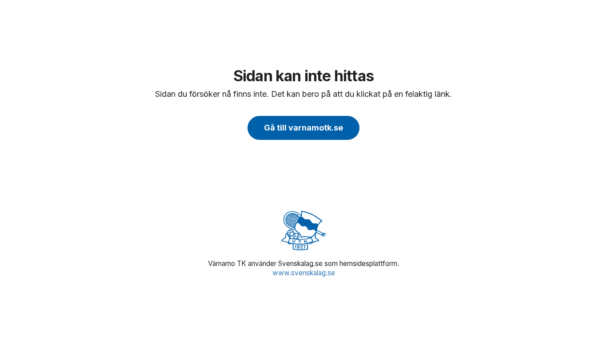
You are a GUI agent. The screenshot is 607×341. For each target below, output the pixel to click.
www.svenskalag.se (303, 273)
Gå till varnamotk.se (303, 127)
